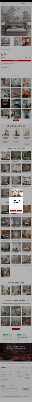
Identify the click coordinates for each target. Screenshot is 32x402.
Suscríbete (16, 210)
